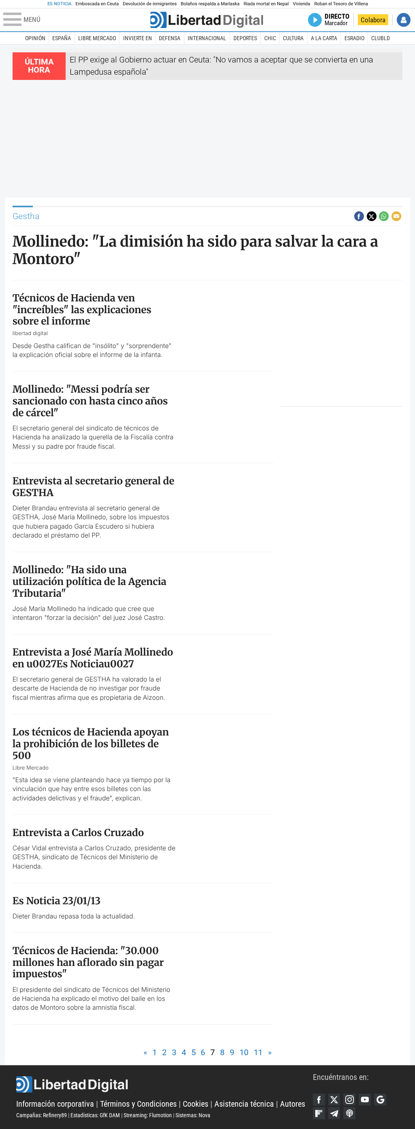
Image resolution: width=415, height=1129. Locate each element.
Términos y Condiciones (138, 1104)
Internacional (207, 38)
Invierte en (137, 38)
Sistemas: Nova (192, 1115)
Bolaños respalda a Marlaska (210, 3)
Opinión (35, 38)
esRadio (354, 38)
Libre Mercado (97, 38)
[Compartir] (359, 216)
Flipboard (319, 1113)
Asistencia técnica (244, 1104)
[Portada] (207, 20)
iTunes (349, 1113)
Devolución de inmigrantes (150, 3)
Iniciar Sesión (404, 20)
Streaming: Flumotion (148, 1115)
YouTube (365, 1100)
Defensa (169, 38)
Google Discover (380, 1100)
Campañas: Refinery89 (41, 1115)
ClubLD (380, 38)
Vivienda (301, 3)
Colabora (373, 20)
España (61, 38)
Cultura (293, 38)
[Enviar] (384, 216)
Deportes (245, 38)
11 (258, 1052)
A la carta (324, 38)
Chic (270, 38)
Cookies (195, 1104)
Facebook (319, 1100)
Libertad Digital (164, 1084)
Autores (292, 1104)
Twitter (334, 1100)
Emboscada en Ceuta (97, 3)
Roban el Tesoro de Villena (341, 3)
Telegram (334, 1113)
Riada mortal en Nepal (266, 3)
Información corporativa (55, 1104)
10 (244, 1052)
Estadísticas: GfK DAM (95, 1115)
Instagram (349, 1100)
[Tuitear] (371, 216)
